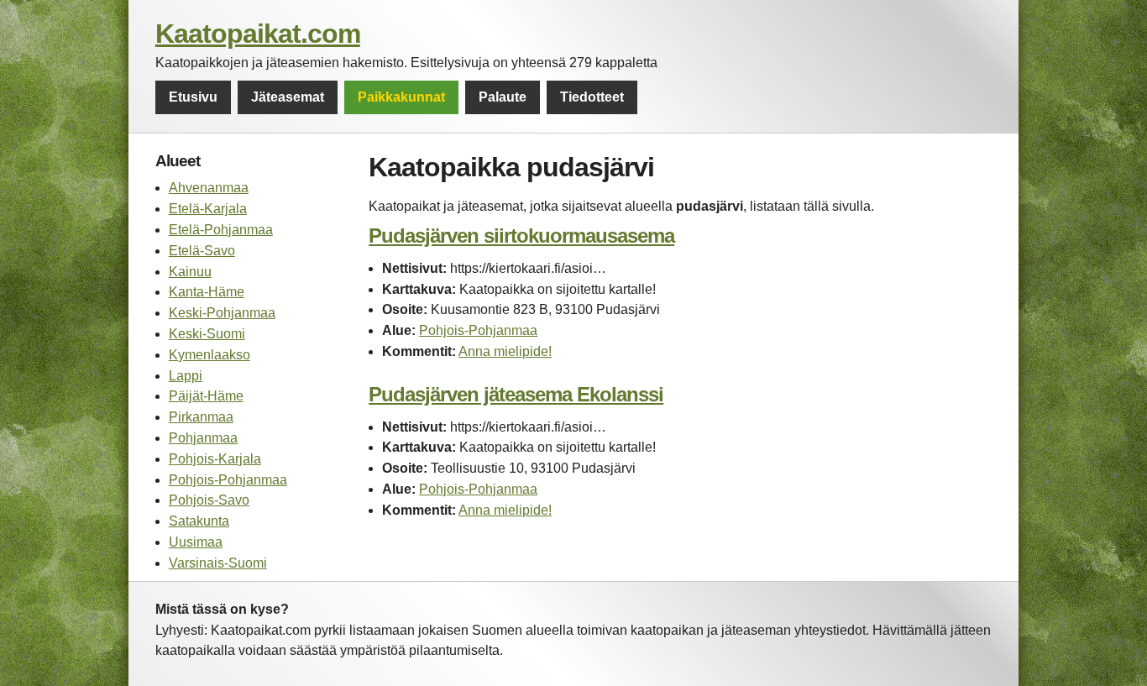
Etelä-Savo (202, 251)
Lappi (185, 376)
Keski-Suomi (207, 334)
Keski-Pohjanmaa (222, 313)
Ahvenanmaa (209, 188)
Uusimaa (196, 542)
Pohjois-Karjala (215, 459)
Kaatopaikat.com (257, 33)
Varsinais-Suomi (218, 563)
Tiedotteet (592, 97)
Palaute (502, 97)
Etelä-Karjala (208, 209)
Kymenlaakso (209, 355)
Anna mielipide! (505, 351)
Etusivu (193, 97)
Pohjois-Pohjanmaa (228, 480)
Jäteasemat (287, 97)
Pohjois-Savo (209, 500)
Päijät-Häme (206, 396)
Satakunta (199, 521)
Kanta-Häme (206, 292)
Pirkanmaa (201, 417)
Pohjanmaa (203, 438)
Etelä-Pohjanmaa (221, 230)
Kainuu (190, 271)
